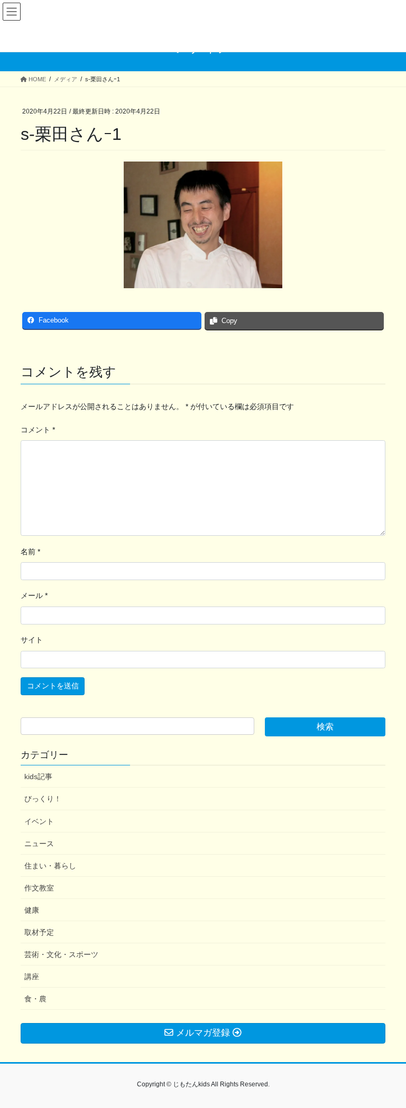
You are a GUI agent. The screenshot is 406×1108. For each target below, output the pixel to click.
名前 (30, 551)
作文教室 (39, 888)
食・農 (35, 999)
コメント (38, 429)
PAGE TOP (386, 1065)
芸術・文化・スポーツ (61, 954)
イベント (39, 821)
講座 (31, 976)
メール (34, 595)
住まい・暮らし (50, 865)
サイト (32, 640)
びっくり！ (42, 798)
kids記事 (38, 776)
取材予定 (39, 932)
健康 (31, 910)
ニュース (39, 843)
